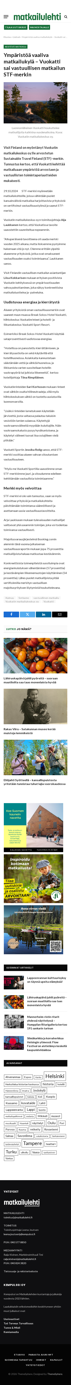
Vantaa (9, 1158)
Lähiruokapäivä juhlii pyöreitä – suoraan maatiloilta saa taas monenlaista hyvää (47, 1001)
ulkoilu (24, 1152)
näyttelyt (37, 1123)
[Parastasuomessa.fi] (37, 17)
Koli (40, 1096)
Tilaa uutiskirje (15, 27)
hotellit (61, 1084)
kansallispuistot (14, 1096)
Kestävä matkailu (15, 46)
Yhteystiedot (35, 1365)
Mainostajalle (39, 27)
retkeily (35, 1129)
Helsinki (54, 1076)
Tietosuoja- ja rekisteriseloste (21, 1271)
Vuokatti (49, 601)
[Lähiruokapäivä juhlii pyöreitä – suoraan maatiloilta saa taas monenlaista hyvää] (35, 655)
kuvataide (28, 1103)
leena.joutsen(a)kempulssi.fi (19, 1234)
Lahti (42, 1103)
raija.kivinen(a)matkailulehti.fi (20, 1259)
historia (48, 1084)
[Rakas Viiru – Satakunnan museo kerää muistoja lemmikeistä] (35, 706)
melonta (30, 1116)
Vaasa (36, 1152)
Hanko (38, 1077)
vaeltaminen (49, 1152)
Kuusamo (11, 1103)
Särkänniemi (58, 1136)
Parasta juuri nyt (41, 1354)
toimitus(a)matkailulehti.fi (18, 1217)
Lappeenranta (14, 1109)
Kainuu (9, 597)
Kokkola (30, 1097)
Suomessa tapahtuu (18, 1360)
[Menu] (6, 17)
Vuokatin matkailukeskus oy (22, 601)
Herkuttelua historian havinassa (22, 1084)
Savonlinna (24, 1136)
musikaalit (10, 1123)
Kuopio (50, 1096)
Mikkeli (42, 1116)
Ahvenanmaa (12, 1077)
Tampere (32, 1143)
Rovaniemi (51, 1129)
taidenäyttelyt (12, 1144)
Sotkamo (24, 597)
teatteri (51, 1144)
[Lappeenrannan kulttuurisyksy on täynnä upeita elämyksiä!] (14, 982)
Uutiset (16, 37)
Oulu (52, 1123)
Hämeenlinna (11, 1091)
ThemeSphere (54, 1374)
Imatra (25, 1090)
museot (55, 1116)
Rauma (22, 1129)
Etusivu (7, 37)
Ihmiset (41, 1360)
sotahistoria (42, 1136)
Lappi (31, 1110)
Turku (11, 1151)
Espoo (27, 1077)
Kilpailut (56, 1360)
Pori (62, 1123)
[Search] (65, 17)
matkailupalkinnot (13, 1116)
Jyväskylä (39, 1090)
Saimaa (9, 1135)
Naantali (24, 1123)
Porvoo (10, 1129)
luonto (42, 1109)
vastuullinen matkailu (46, 597)
